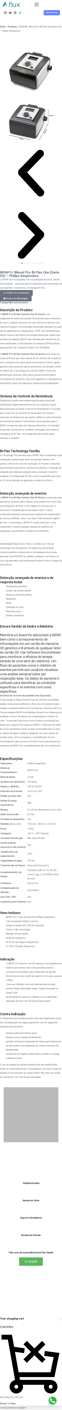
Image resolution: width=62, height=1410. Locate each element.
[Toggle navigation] (37, 4)
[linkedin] (15, 12)
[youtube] (10, 12)
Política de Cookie (26, 1407)
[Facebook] (5, 12)
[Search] (53, 4)
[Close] (56, 1405)
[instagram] (20, 12)
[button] (31, 173)
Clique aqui (41, 1308)
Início (2, 26)
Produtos (12, 26)
